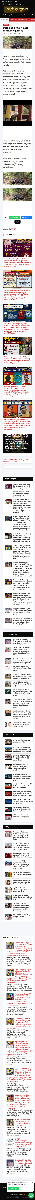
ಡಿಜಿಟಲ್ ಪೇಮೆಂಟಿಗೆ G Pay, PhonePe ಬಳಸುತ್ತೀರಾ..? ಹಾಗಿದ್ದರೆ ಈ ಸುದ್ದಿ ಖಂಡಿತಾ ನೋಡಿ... (21, 768)
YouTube (18, 4)
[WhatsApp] (31, 1195)
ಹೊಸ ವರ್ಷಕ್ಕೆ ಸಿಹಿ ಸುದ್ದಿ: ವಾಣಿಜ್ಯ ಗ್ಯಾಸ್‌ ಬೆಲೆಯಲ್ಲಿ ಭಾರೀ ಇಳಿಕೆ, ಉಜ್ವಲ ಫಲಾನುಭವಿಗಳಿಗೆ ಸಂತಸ (22, 794)
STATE (6, 25)
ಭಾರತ (10, 15)
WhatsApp (15, 218)
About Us (6, 460)
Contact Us (14, 460)
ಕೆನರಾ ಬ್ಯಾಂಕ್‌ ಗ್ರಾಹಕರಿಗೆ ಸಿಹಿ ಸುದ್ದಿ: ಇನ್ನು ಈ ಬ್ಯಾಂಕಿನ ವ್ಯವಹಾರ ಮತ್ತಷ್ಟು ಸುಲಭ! (23, 801)
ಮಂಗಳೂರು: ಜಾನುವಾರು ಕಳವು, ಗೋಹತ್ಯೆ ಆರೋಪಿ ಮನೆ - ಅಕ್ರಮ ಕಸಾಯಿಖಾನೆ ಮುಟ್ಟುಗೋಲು (22, 676)
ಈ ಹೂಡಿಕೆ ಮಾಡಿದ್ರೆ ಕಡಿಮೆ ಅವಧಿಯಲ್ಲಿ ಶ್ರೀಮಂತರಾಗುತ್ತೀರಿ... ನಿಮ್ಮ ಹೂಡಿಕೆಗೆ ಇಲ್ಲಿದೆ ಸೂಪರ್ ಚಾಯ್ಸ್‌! (22, 777)
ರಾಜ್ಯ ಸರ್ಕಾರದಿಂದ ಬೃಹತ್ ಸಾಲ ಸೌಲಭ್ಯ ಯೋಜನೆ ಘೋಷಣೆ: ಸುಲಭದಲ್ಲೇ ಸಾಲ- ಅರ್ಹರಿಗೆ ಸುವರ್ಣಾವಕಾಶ (22, 758)
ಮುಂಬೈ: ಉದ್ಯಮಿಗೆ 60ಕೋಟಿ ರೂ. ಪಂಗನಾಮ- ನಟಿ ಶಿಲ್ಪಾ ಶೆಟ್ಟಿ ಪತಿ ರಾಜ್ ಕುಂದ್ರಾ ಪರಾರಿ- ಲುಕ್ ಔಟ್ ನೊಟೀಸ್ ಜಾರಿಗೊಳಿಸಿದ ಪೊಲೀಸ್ (22, 715)
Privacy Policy (24, 460)
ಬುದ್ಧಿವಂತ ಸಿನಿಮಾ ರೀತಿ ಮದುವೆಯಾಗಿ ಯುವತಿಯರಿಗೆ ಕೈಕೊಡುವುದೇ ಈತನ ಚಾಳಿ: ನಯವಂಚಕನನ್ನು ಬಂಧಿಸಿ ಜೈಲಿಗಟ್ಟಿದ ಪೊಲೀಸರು (21, 907)
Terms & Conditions (10, 462)
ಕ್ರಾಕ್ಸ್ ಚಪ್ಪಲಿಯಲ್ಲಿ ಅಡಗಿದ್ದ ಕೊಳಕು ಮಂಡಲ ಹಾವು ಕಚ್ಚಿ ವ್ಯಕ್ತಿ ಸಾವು (22, 684)
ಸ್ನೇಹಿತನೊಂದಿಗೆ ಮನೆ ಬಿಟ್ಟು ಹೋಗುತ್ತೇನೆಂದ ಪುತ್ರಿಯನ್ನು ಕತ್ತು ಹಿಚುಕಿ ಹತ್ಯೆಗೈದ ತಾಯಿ (22, 642)
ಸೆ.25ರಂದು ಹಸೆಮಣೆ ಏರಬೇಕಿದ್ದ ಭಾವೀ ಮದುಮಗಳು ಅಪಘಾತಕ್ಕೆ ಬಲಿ (22, 874)
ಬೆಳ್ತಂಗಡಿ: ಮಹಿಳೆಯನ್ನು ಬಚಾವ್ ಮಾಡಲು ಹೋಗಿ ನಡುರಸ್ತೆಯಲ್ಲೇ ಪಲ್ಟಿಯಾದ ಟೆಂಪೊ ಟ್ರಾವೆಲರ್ (22, 661)
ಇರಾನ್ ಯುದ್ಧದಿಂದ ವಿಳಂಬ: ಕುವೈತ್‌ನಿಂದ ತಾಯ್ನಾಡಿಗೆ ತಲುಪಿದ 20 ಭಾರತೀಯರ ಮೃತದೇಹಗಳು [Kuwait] (22, 693)
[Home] (17, 9)
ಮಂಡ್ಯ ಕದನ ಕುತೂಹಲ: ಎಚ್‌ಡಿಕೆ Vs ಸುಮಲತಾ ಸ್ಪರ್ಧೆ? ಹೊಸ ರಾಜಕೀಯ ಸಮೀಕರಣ (22, 786)
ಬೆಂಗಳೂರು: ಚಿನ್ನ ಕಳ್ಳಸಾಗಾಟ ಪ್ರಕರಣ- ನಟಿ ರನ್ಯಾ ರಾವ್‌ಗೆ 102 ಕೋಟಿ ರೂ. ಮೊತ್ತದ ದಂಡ (22, 882)
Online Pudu (21, 1195)
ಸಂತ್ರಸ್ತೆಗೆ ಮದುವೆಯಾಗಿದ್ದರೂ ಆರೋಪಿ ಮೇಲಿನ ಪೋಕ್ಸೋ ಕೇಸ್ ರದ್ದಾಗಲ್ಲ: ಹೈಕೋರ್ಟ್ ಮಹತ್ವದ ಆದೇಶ (22, 612)
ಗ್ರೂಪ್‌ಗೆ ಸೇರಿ (13, 1188)
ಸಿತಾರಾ (26, 15)
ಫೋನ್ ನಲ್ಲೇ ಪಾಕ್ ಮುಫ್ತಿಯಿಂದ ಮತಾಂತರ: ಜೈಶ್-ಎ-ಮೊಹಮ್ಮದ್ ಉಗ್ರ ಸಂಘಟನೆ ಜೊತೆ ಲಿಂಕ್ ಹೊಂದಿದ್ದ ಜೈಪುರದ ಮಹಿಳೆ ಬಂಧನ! (22, 622)
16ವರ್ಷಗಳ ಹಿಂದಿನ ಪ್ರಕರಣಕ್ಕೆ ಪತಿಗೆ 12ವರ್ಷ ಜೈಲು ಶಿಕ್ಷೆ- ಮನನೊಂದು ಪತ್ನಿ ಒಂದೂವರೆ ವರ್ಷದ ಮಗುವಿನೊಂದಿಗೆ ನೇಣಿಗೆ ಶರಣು (22, 651)
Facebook (9, 4)
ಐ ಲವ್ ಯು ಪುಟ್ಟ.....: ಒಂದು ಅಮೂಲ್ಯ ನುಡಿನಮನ (21, 741)
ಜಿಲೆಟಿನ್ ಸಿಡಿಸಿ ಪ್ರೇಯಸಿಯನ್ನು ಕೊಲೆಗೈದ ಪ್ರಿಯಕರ (21, 916)
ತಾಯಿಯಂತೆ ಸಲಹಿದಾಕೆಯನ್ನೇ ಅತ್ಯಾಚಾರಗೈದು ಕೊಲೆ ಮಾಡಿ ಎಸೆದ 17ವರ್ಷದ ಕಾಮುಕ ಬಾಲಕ (22, 855)
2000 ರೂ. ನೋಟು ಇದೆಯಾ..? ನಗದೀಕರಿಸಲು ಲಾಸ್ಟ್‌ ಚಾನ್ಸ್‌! (21, 816)
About (5, 1188)
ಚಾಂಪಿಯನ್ (18, 15)
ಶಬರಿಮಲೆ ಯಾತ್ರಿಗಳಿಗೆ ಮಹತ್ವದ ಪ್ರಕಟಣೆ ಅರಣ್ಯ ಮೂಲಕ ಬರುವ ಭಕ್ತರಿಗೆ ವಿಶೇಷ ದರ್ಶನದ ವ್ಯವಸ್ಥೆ (22, 749)
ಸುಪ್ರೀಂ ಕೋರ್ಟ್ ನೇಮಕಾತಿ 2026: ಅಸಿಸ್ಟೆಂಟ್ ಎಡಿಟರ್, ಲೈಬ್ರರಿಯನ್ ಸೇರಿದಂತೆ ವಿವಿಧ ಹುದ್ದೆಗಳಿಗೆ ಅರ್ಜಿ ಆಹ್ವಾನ (21, 847)
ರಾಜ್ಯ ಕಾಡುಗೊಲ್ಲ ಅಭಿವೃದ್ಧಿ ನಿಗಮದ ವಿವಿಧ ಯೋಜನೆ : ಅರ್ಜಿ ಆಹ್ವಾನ (22, 669)
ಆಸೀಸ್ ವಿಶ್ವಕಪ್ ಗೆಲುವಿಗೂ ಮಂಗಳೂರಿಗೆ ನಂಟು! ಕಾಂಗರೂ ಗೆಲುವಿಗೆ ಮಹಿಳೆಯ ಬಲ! (22, 809)
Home (4, 15)
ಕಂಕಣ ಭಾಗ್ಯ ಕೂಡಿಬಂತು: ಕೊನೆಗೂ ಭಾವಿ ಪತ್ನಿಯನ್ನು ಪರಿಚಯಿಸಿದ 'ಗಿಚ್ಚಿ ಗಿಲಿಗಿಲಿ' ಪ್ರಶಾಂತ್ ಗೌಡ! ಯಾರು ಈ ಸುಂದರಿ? (20, 836)
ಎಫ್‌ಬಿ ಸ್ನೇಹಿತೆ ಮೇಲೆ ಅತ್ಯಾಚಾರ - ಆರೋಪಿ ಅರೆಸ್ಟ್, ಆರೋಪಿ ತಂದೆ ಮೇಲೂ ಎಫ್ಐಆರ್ (22, 725)
